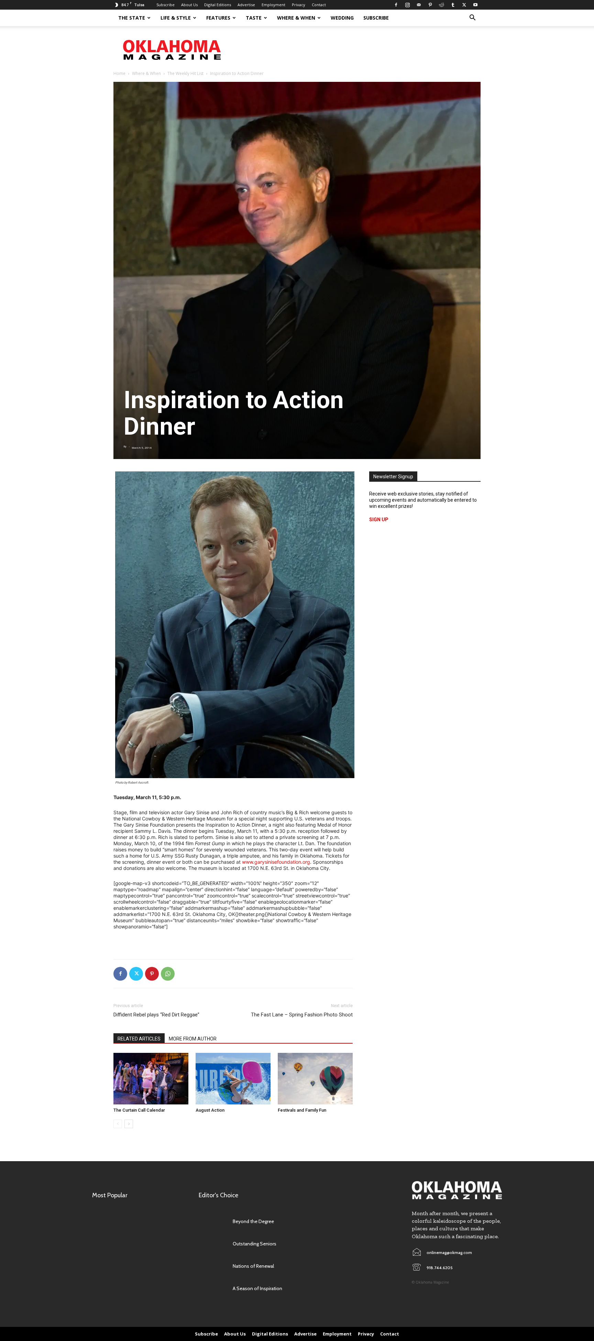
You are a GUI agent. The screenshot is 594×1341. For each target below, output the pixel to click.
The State (131, 17)
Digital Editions (217, 4)
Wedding (342, 17)
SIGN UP (378, 519)
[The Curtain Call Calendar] (150, 1078)
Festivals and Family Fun (302, 1110)
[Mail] (419, 5)
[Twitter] (464, 5)
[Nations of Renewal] (212, 1266)
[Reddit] (441, 5)
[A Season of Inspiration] (212, 1288)
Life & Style (176, 17)
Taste (254, 17)
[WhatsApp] (168, 974)
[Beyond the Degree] (212, 1221)
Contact (319, 4)
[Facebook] (396, 5)
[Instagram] (407, 5)
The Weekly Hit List (185, 73)
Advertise (246, 4)
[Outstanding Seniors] (212, 1243)
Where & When (296, 17)
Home (119, 73)
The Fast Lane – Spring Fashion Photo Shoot (302, 1015)
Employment (273, 4)
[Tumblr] (453, 5)
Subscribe (165, 4)
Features (218, 17)
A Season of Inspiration (257, 1288)
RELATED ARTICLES (139, 1039)
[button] (472, 18)
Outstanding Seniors (254, 1244)
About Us (189, 4)
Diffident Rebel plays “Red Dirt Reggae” (156, 1015)
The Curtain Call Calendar (139, 1110)
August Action (210, 1110)
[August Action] (233, 1078)
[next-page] (128, 1124)
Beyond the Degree (253, 1221)
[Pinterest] (430, 5)
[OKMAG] (457, 1190)
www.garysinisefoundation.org (276, 862)
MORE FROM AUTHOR (193, 1039)
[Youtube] (475, 5)
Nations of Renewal (253, 1266)
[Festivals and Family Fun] (315, 1078)
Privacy (298, 4)
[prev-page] (117, 1124)
